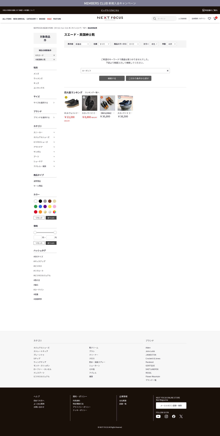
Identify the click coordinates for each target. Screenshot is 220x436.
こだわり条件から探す (138, 78)
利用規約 (76, 400)
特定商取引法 (78, 403)
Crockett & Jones (153, 358)
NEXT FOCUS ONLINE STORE (110, 19)
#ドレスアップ (39, 261)
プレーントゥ (39, 354)
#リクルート (39, 270)
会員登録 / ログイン (198, 18)
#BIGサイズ (38, 256)
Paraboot (150, 362)
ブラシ (92, 351)
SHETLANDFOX (152, 369)
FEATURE (57, 18)
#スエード (40, 55)
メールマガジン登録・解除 (171, 405)
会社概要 (122, 400)
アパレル (92, 372)
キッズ (36, 83)
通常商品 (37, 181)
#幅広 (36, 285)
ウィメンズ (38, 78)
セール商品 (38, 185)
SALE (49, 18)
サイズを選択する (41, 102)
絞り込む (51, 217)
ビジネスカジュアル (42, 376)
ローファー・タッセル (42, 369)
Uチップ (37, 358)
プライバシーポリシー (82, 407)
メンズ (36, 73)
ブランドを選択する (42, 117)
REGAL (149, 372)
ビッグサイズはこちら (110, 10)
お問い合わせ (39, 407)
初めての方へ (39, 400)
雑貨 (91, 376)
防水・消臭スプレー (97, 362)
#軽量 (36, 294)
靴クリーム (93, 347)
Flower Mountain (153, 376)
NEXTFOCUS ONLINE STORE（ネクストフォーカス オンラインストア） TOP (60, 28)
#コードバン (39, 289)
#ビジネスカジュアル (42, 275)
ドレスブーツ (39, 372)
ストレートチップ (41, 351)
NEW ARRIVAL (19, 18)
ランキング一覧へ (92, 92)
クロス (92, 358)
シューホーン (94, 365)
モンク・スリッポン (42, 365)
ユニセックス (39, 87)
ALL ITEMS (7, 18)
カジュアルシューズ (41, 347)
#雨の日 (37, 280)
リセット (39, 217)
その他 (92, 369)
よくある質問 (39, 403)
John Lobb (150, 351)
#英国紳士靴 (40, 59)
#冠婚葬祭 (38, 299)
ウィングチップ (40, 362)
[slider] (35, 232)
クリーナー (93, 354)
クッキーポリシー (80, 410)
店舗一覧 (122, 403)
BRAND (42, 18)
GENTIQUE (150, 365)
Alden (148, 347)
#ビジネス (38, 266)
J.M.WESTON (151, 354)
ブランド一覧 (151, 380)
